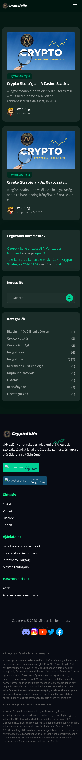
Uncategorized (17, 394)
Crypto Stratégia (19, 76)
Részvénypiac (16, 387)
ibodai (56, 264)
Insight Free (15, 352)
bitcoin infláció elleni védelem (28, 331)
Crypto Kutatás (18, 338)
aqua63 (39, 253)
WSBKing (23, 109)
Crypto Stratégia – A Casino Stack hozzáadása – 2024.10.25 (36, 87)
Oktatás (12, 380)
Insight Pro (15, 359)
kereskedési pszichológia (25, 366)
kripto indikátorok (20, 373)
